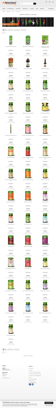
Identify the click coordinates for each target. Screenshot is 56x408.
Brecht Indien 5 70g (28, 268)
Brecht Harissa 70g (45, 246)
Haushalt (32, 8)
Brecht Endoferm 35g (45, 224)
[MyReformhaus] (10, 3)
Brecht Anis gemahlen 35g (11, 90)
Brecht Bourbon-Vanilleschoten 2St (11, 135)
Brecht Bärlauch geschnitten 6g (28, 90)
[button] (46, 2)
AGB (30, 377)
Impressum (31, 368)
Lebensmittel (25, 8)
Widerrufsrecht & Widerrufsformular (35, 373)
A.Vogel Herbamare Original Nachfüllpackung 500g (45, 47)
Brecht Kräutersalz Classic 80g (28, 313)
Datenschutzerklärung (24, 405)
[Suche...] (34, 4)
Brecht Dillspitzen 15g (28, 224)
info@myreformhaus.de (6, 377)
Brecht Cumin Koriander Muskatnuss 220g (45, 158)
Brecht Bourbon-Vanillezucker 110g (28, 135)
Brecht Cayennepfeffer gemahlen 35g (28, 158)
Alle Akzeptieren (49, 402)
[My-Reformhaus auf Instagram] (33, 384)
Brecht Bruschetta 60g (10, 157)
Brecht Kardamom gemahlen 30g (28, 290)
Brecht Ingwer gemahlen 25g (45, 268)
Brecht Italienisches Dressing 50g (10, 290)
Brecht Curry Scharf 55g (28, 201)
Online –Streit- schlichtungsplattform (35, 375)
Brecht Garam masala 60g (28, 246)
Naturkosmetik (10, 8)
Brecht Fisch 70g (11, 246)
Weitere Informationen (49, 405)
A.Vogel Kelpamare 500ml (28, 68)
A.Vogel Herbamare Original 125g (11, 46)
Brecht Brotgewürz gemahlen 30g (45, 135)
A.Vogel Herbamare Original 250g (28, 46)
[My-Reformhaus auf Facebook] (30, 384)
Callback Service (32, 380)
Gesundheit (18, 8)
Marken (4, 8)
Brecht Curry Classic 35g (45, 179)
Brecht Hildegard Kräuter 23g (11, 268)
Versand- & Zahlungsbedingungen (35, 372)
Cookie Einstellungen (33, 382)
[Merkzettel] (49, 2)
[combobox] (10, 30)
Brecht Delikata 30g (11, 224)
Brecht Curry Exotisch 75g (11, 201)
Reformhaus (51, 8)
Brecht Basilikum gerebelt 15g (45, 90)
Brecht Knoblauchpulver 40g (45, 290)
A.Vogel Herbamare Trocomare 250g (11, 68)
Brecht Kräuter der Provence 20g (10, 313)
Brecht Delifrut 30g (45, 201)
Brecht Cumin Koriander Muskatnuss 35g (11, 180)
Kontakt (31, 370)
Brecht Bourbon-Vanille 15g (45, 113)
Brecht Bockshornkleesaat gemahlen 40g (11, 114)
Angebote (42, 8)
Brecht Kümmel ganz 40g (11, 335)
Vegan (37, 8)
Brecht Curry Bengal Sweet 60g (28, 179)
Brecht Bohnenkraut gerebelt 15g (27, 113)
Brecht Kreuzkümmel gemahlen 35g (45, 313)
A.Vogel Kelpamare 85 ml (45, 68)
